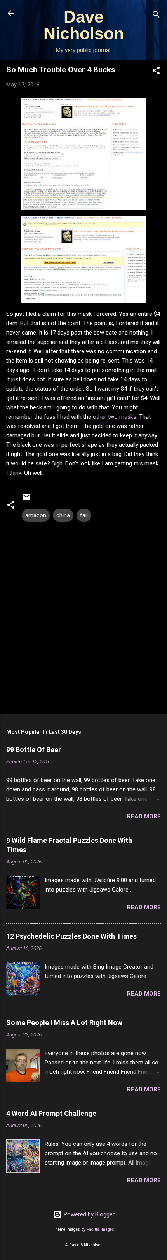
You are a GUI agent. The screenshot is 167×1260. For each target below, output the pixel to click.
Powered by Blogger (88, 1214)
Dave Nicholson (83, 25)
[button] (156, 72)
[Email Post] (26, 499)
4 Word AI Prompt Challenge (51, 1113)
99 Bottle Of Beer (33, 749)
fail (84, 515)
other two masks (114, 416)
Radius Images (100, 1229)
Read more (144, 816)
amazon (35, 515)
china (63, 515)
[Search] (156, 16)
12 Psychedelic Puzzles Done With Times (71, 936)
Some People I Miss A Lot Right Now (64, 1023)
